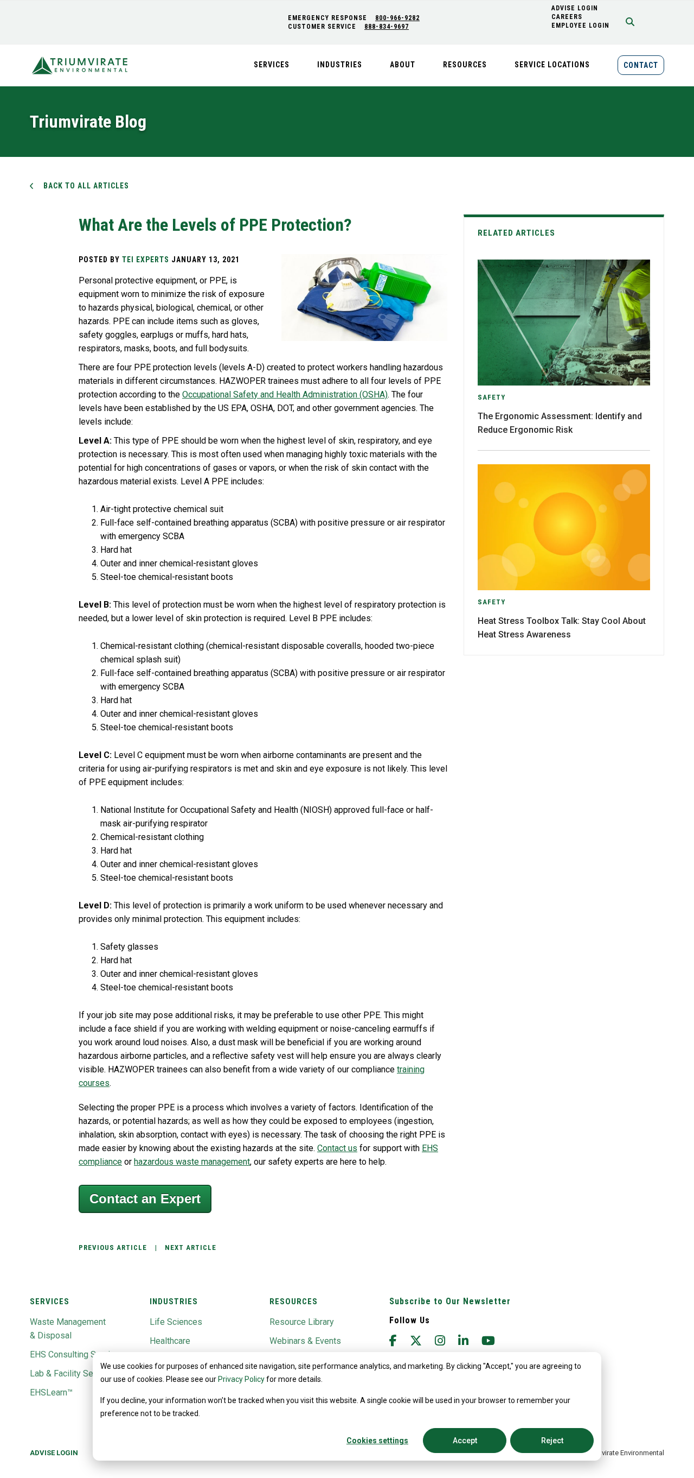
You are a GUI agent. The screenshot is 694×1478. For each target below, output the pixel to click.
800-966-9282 (397, 18)
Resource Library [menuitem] (301, 1322)
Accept (465, 1440)
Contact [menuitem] (641, 65)
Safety (491, 397)
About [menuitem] (402, 64)
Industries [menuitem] (339, 64)
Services (49, 1301)
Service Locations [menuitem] (552, 64)
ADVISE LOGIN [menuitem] (574, 8)
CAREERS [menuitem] (566, 17)
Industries (174, 1301)
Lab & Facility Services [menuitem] (73, 1373)
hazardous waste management (192, 1162)
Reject (552, 1440)
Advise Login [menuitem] (54, 1453)
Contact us (337, 1148)
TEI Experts (145, 259)
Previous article (113, 1247)
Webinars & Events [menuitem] (305, 1341)
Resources (293, 1301)
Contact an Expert (145, 1198)
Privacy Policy (241, 1379)
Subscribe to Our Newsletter (450, 1301)
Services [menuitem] (272, 64)
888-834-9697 (386, 26)
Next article (190, 1247)
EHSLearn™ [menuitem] (51, 1392)
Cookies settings (377, 1440)
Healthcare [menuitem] (170, 1341)
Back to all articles (86, 185)
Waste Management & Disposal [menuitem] (68, 1329)
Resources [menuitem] (465, 64)
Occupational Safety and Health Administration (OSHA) (285, 394)
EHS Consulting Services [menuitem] (77, 1354)
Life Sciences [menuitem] (176, 1322)
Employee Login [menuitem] (580, 25)
